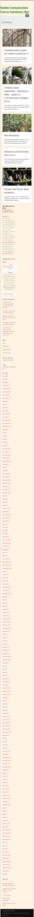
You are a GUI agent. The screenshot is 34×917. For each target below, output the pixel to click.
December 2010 (7, 830)
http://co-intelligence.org (9, 242)
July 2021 (5, 496)
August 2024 (6, 429)
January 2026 (6, 385)
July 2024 (5, 433)
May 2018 (5, 578)
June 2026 (5, 376)
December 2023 (7, 455)
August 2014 (6, 697)
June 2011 (5, 811)
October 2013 (6, 729)
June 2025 (5, 407)
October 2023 (6, 458)
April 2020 (5, 530)
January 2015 (6, 685)
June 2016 (5, 637)
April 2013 (5, 748)
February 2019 (6, 559)
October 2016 (6, 625)
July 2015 (5, 666)
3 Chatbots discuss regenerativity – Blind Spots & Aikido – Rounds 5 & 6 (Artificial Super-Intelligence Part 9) (16, 94)
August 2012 (6, 770)
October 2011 (6, 801)
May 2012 (5, 779)
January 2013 (6, 754)
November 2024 (7, 423)
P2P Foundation (7, 895)
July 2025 (5, 404)
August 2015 (6, 663)
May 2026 (5, 379)
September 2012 (7, 767)
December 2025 (7, 388)
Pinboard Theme (13, 913)
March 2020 (6, 533)
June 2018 (5, 574)
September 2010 (7, 839)
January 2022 (6, 486)
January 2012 (6, 792)
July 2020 (5, 524)
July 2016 (5, 634)
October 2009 (6, 864)
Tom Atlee (5, 302)
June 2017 (5, 603)
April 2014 (5, 710)
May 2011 (5, 814)
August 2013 (6, 735)
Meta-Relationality (11, 135)
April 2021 (5, 505)
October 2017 (6, 590)
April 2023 (5, 470)
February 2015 (6, 682)
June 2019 (5, 556)
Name (10, 268)
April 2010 (5, 849)
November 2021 (7, 493)
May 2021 (5, 502)
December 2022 (7, 480)
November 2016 (7, 622)
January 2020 (6, 537)
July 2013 (5, 738)
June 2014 (5, 704)
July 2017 (5, 600)
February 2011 (6, 823)
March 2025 (6, 411)
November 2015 (7, 660)
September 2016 (7, 628)
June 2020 (5, 527)
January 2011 (6, 827)
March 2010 (6, 852)
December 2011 (7, 795)
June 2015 (5, 669)
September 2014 (7, 694)
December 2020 (7, 515)
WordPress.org (6, 352)
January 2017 (6, 615)
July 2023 (5, 467)
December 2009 (7, 861)
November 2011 (7, 798)
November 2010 (7, 833)
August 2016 (6, 631)
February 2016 (6, 650)
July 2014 (5, 700)
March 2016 (6, 647)
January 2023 (6, 477)
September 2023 (7, 461)
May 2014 (5, 707)
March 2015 (6, 678)
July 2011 (5, 808)
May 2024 (5, 439)
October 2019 (6, 546)
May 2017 (5, 606)
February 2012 (6, 789)
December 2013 (7, 723)
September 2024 (7, 426)
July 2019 (5, 552)
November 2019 (7, 543)
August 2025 (6, 401)
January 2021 (6, 511)
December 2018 (7, 562)
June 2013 (5, 741)
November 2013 (7, 726)
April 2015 (5, 675)
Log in (4, 343)
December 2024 (7, 420)
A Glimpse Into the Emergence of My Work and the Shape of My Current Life (8, 331)
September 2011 (7, 804)
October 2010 (6, 836)
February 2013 (6, 751)
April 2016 (5, 644)
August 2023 (6, 464)
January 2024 (6, 452)
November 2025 (7, 392)
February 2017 (6, 612)
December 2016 (7, 619)
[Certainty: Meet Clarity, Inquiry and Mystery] (17, 177)
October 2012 (6, 764)
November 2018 (7, 565)
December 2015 (7, 656)
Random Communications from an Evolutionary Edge (14, 10)
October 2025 (6, 395)
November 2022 (7, 483)
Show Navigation (27, 15)
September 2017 (7, 593)
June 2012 (5, 776)
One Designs (23, 913)
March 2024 (6, 445)
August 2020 (6, 521)
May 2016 (5, 641)
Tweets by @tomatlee (8, 360)
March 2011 (6, 820)
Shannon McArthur (7, 316)
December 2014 (7, 688)
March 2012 (6, 786)
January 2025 (6, 417)
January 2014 (6, 719)
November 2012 (7, 760)
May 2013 (5, 745)
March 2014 (6, 713)
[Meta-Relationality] (17, 123)
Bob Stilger (5, 322)
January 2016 (6, 653)
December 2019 (7, 540)
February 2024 (6, 448)
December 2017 (7, 587)
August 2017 (6, 596)
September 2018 (7, 568)
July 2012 (5, 773)
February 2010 (6, 855)
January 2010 (6, 858)
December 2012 (7, 757)
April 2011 (5, 817)
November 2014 (7, 691)
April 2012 (5, 782)
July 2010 (5, 842)
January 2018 (6, 584)
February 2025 (6, 414)
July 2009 (5, 874)
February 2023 (6, 474)
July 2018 (5, 571)
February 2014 (6, 716)
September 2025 (7, 398)
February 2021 (6, 508)
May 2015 (5, 672)
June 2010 (5, 845)
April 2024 (5, 442)
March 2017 (6, 609)
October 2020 (6, 518)
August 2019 (6, 549)
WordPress (5, 915)
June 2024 (5, 436)
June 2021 (5, 499)
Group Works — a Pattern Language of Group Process (9, 890)
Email (10, 264)
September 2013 (7, 732)
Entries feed (6, 346)
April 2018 (5, 581)
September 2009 (7, 867)
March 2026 (6, 382)
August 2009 (6, 871)
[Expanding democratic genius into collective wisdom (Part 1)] (17, 38)
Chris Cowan (6, 327)
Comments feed (7, 349)
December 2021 (7, 489)
